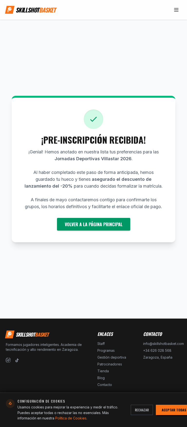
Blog (101, 378)
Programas (106, 350)
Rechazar (142, 409)
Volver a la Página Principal (93, 224)
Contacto (104, 385)
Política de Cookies (70, 418)
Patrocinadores (109, 364)
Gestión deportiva (111, 357)
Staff (101, 344)
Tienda (103, 371)
